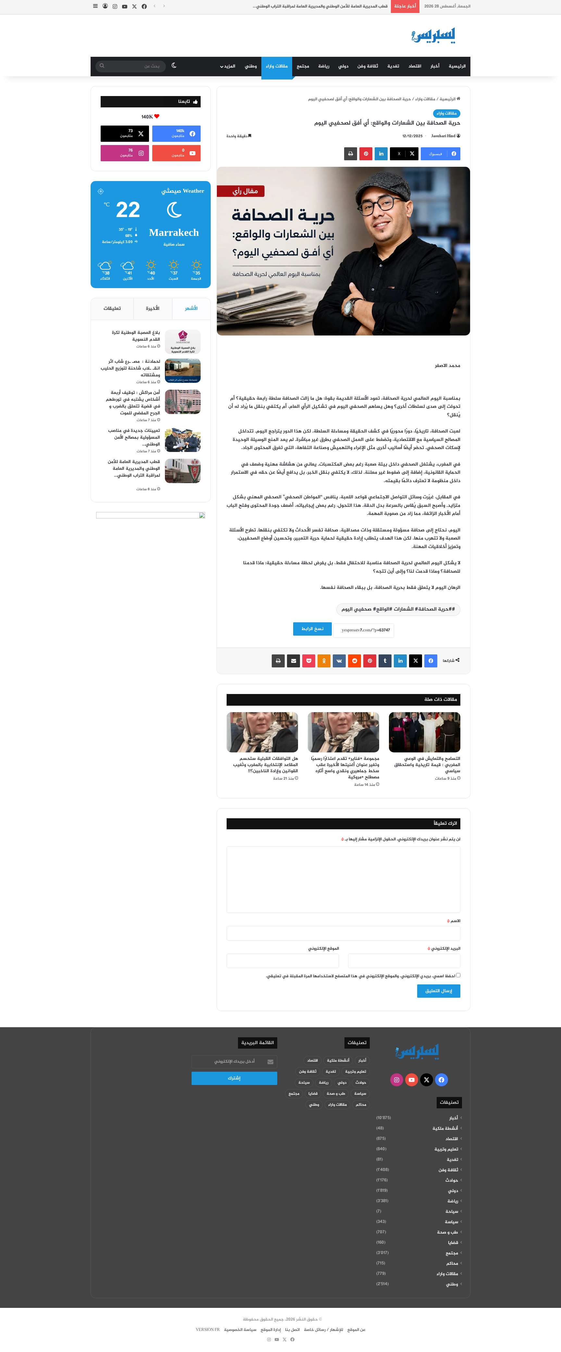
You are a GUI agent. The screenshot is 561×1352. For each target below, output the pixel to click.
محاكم (452, 1263)
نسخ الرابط (312, 629)
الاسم (453, 921)
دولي (343, 66)
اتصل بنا (292, 1330)
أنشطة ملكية (445, 1128)
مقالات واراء (277, 66)
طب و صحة (447, 1232)
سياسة (451, 1222)
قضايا (453, 1243)
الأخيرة (152, 309)
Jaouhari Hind (443, 136)
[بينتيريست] (365, 153)
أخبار (435, 66)
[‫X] (415, 660)
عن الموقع (356, 1330)
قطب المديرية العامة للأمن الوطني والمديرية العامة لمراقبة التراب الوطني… (303, 6)
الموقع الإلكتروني (323, 948)
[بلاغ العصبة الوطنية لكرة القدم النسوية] (183, 342)
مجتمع (303, 66)
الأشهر (191, 309)
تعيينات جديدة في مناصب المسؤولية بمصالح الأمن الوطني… (134, 437)
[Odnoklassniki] (324, 660)
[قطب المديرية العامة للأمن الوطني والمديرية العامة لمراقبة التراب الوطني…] (183, 471)
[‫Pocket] (308, 660)
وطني (251, 66)
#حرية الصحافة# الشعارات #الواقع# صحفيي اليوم (397, 609)
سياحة (451, 1211)
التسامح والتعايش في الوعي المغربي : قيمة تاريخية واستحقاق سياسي (427, 765)
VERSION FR (208, 1330)
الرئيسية (457, 66)
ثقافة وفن (367, 66)
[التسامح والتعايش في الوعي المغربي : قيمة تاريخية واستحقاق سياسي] (424, 732)
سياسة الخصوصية (240, 1330)
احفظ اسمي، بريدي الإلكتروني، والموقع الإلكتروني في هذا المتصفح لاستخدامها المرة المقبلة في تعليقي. (360, 976)
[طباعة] (350, 153)
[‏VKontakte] (339, 660)
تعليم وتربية (446, 1149)
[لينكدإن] (381, 153)
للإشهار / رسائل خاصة (323, 1330)
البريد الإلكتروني (444, 948)
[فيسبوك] (430, 660)
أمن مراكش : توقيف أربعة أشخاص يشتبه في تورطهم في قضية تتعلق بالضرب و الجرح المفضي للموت (133, 403)
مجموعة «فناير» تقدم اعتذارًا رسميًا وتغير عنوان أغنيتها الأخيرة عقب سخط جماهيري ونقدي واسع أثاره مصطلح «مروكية (345, 768)
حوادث (451, 1180)
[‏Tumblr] (385, 660)
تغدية (393, 66)
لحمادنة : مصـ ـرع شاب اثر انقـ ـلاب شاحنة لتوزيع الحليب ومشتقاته (130, 368)
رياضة (323, 66)
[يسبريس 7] (435, 36)
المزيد (229, 66)
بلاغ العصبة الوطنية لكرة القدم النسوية (136, 336)
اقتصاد (414, 66)
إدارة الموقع (271, 1330)
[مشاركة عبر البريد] (293, 660)
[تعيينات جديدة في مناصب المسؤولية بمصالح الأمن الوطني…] (183, 440)
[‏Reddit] (354, 660)
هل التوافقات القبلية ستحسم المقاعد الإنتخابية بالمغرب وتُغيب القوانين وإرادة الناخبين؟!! (265, 765)
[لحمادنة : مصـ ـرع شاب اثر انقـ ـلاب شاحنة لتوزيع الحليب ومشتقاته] (183, 371)
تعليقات (112, 309)
